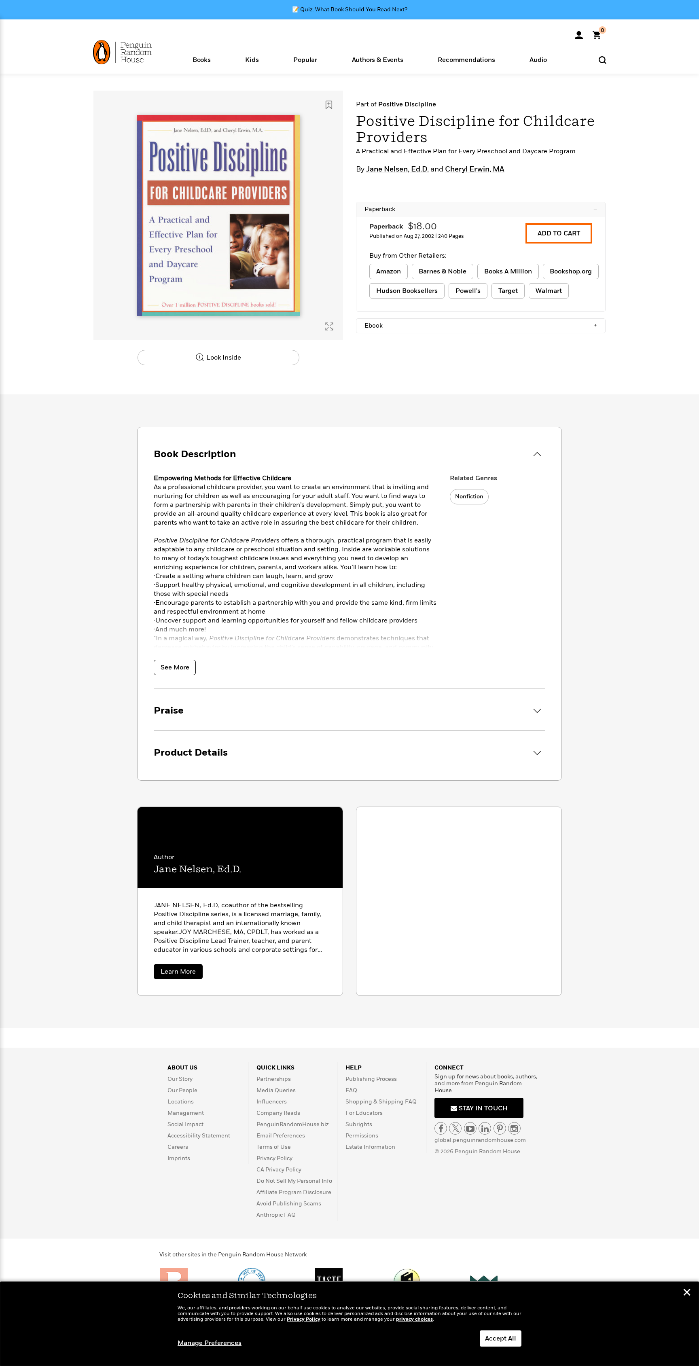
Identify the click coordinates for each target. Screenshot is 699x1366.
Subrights (358, 1124)
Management (185, 1113)
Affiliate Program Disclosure (293, 1192)
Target (508, 290)
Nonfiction (469, 496)
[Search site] (602, 59)
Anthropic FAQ (276, 1215)
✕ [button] (687, 1293)
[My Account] (579, 32)
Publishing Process (371, 1079)
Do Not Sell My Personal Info (294, 1181)
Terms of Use (273, 1147)
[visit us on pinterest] (500, 1128)
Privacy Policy (274, 1158)
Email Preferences (280, 1135)
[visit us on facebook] (440, 1128)
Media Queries (276, 1090)
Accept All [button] (500, 1338)
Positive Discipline (407, 104)
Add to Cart (559, 233)
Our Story (180, 1079)
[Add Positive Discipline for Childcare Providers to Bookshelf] (328, 104)
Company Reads (278, 1113)
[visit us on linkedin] (485, 1128)
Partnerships (273, 1079)
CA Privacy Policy (278, 1169)
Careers (177, 1147)
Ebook (480, 325)
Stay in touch (482, 1108)
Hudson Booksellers (407, 290)
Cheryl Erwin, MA (474, 169)
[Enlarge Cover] (329, 326)
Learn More (182, 973)
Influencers (271, 1102)
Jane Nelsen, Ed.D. (397, 169)
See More (175, 667)
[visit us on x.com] (455, 1128)
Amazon (388, 271)
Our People (182, 1090)
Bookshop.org (571, 271)
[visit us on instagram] (514, 1128)
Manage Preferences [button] (209, 1343)
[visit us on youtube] (470, 1128)
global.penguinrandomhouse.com (480, 1140)
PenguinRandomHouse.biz (292, 1124)
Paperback (480, 209)
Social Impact (185, 1124)
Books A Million (508, 271)
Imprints (178, 1158)
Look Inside (223, 357)
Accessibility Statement (198, 1135)
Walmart (549, 290)
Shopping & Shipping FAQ (381, 1102)
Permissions (361, 1135)
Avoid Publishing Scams (288, 1203)
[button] (201, 59)
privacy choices (414, 1319)
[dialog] (349, 1324)
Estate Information (370, 1147)
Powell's (468, 290)
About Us (182, 1068)
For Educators (364, 1113)
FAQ (351, 1090)
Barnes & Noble (442, 271)
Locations (180, 1102)
